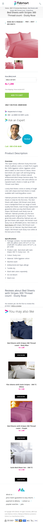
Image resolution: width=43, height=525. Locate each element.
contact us (26, 501)
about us (9, 494)
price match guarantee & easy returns (19, 498)
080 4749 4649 (16, 146)
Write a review (16, 306)
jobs (22, 504)
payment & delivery (13, 501)
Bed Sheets (9, 225)
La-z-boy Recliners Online (17, 516)
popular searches (12, 504)
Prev (27, 22)
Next (32, 22)
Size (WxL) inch (10, 76)
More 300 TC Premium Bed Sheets (15, 23)
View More (21, 355)
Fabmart (21, 489)
